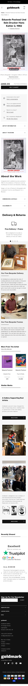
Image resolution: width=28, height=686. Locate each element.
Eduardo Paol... (7, 374)
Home (2, 12)
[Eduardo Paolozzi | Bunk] (7, 361)
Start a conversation (12, 99)
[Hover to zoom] (14, 51)
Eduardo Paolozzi (15, 28)
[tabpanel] (14, 230)
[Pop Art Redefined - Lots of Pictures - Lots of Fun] (21, 361)
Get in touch (10, 112)
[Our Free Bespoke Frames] (14, 306)
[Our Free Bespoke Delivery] (14, 257)
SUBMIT (22, 600)
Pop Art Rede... (21, 374)
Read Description (13, 76)
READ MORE (14, 417)
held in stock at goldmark (14, 105)
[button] (3, 7)
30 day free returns (12, 118)
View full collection (6, 349)
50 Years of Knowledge (14, 1)
